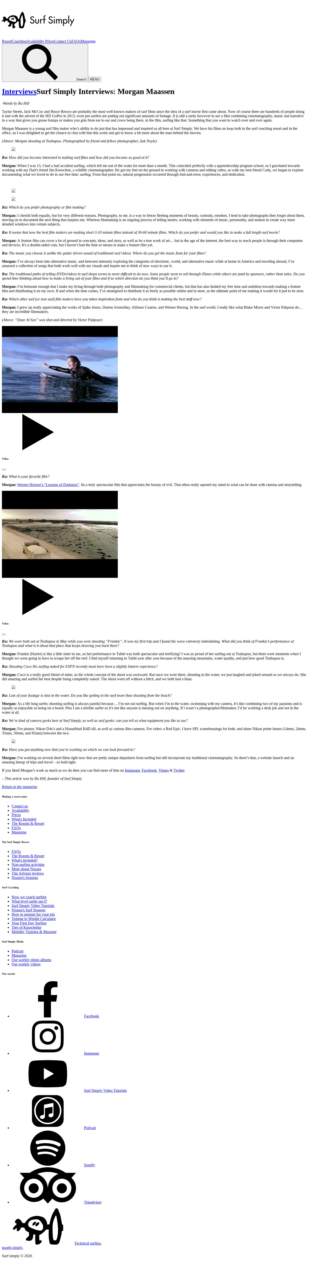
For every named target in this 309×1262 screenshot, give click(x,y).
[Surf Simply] (38, 37)
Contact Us (62, 41)
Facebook (149, 770)
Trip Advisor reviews (28, 873)
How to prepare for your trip (33, 914)
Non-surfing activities (28, 865)
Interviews (19, 91)
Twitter (179, 770)
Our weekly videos (26, 964)
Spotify (89, 1165)
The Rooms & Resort (28, 823)
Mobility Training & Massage (34, 932)
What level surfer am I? (29, 901)
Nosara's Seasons (25, 878)
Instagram (132, 770)
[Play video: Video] (4, 469)
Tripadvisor (92, 1202)
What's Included (24, 819)
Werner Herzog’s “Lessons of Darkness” (48, 485)
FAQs (76, 41)
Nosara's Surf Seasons (28, 910)
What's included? (25, 860)
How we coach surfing (29, 897)
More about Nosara (26, 869)
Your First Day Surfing (29, 923)
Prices (49, 41)
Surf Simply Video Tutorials (33, 906)
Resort (7, 41)
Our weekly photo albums (31, 960)
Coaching (19, 41)
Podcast (17, 951)
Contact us (20, 806)
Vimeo (164, 770)
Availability (36, 41)
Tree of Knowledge (26, 927)
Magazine (88, 41)
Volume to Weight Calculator (34, 919)
